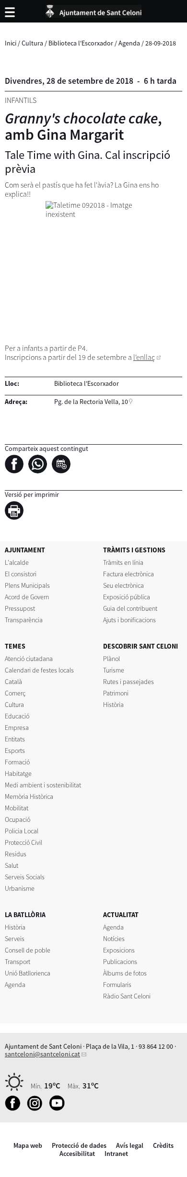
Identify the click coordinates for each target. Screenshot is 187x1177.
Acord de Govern (27, 597)
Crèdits (163, 1145)
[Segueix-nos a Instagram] (37, 1108)
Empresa (17, 727)
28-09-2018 (160, 43)
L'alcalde (17, 562)
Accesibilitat (77, 1153)
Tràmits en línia (123, 562)
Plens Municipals (27, 585)
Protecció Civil (23, 842)
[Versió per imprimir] (16, 512)
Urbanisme (20, 888)
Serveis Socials (25, 877)
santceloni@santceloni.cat (42, 1054)
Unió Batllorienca (27, 973)
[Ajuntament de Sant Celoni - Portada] (93, 9)
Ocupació (17, 819)
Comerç (15, 693)
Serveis (14, 938)
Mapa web (27, 1145)
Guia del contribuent (130, 608)
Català (13, 681)
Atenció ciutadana (29, 658)
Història (113, 704)
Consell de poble (27, 950)
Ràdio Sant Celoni (127, 996)
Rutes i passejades (128, 681)
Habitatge (18, 773)
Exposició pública (126, 597)
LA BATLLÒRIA (25, 914)
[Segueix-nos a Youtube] (59, 1108)
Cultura (32, 43)
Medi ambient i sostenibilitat (43, 785)
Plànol (111, 658)
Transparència (24, 620)
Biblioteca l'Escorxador (80, 43)
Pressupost (20, 608)
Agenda (129, 43)
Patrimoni (116, 693)
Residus (15, 854)
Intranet (116, 1153)
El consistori (20, 574)
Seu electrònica (123, 585)
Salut (11, 865)
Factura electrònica (128, 574)
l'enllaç (144, 357)
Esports (15, 750)
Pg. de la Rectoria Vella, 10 (91, 401)
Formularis (117, 984)
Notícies (114, 938)
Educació (17, 716)
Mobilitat (16, 808)
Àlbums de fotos (125, 973)
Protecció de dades (79, 1145)
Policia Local (21, 831)
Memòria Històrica (29, 796)
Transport (17, 961)
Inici (10, 43)
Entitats (15, 739)
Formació (17, 762)
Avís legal (129, 1145)
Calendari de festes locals (39, 670)
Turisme (113, 670)
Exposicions (119, 950)
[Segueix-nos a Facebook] (15, 1108)
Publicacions (120, 961)
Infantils (20, 100)
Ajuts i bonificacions (129, 620)
